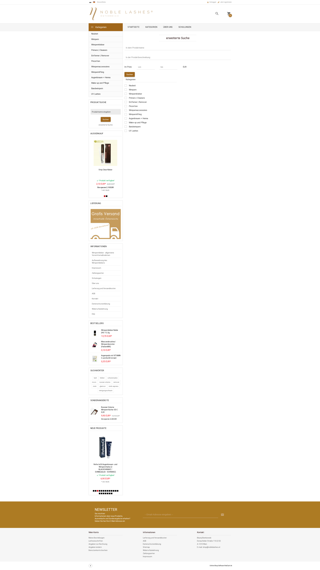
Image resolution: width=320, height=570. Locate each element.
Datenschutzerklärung (101, 304)
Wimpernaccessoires (100, 66)
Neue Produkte (98, 428)
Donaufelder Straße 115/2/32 (209, 541)
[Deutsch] (94, 2)
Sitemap (146, 547)
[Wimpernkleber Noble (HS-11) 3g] (94, 333)
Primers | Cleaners (99, 50)
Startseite (133, 27)
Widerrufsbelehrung (100, 309)
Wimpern (95, 39)
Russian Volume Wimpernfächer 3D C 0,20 (109, 409)
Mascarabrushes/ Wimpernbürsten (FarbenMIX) (108, 344)
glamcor (103, 386)
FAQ (93, 314)
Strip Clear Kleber (105, 170)
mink (94, 386)
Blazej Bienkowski (204, 538)
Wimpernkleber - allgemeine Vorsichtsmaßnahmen (103, 254)
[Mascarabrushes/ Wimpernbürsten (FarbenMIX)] (94, 344)
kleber (102, 378)
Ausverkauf (96, 133)
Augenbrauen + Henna (100, 77)
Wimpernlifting (97, 72)
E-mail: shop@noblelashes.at (208, 547)
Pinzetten (95, 61)
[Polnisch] (90, 2)
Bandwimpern (97, 88)
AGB (93, 294)
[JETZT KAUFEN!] (113, 142)
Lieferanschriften (96, 541)
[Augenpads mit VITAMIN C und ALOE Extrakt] (94, 358)
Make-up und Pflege (100, 83)
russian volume (104, 382)
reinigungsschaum (105, 390)
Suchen (106, 119)
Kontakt (95, 299)
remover (116, 382)
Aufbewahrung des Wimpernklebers (99, 261)
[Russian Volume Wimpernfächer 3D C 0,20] (94, 410)
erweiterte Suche (106, 125)
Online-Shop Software (217, 566)
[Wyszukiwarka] (214, 14)
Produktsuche (98, 102)
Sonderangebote (99, 400)
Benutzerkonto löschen (98, 550)
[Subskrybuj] (222, 515)
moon (94, 382)
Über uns (167, 27)
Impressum (96, 268)
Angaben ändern (95, 547)
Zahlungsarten (98, 273)
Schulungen (184, 27)
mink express (113, 386)
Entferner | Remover (100, 55)
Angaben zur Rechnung (98, 544)
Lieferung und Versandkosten (104, 288)
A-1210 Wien (202, 544)
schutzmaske (112, 378)
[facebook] (90, 566)
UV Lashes (95, 94)
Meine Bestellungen (96, 538)
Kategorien (100, 27)
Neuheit (94, 34)
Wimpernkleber (97, 44)
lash (95, 378)
